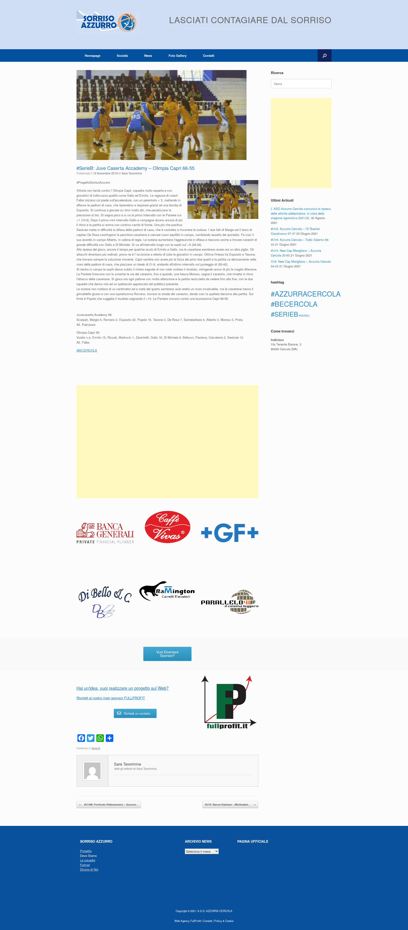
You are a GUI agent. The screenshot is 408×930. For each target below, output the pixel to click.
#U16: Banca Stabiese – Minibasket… (230, 804)
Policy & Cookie (224, 921)
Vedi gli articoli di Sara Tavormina (135, 769)
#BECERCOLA (294, 304)
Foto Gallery (178, 55)
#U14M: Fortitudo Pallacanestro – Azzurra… (108, 804)
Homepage (92, 55)
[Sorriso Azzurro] (108, 23)
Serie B (96, 748)
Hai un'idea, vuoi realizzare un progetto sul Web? (122, 688)
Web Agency (182, 921)
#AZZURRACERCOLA (306, 293)
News (148, 55)
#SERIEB (284, 314)
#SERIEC (304, 315)
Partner (85, 865)
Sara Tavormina (132, 173)
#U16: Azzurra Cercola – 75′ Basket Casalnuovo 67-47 (295, 231)
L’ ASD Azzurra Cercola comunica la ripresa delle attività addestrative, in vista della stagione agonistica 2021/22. (301, 213)
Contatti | (208, 921)
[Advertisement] (167, 441)
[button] (325, 55)
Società (122, 55)
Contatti (208, 55)
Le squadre (87, 860)
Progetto (86, 851)
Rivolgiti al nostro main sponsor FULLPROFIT (110, 697)
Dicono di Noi (89, 869)
